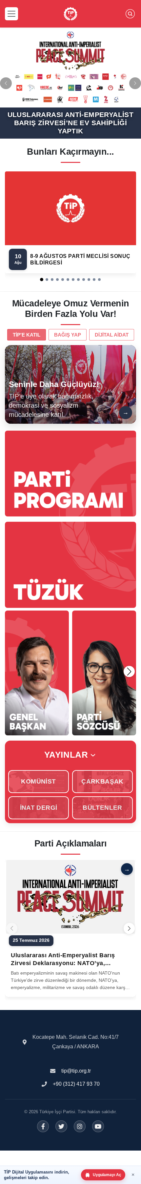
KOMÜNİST (38, 781)
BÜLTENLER (102, 807)
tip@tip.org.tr (76, 1071)
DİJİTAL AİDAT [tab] (112, 335)
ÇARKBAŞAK (102, 781)
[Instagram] (80, 1126)
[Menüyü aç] (11, 13)
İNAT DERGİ (38, 807)
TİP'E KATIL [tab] (26, 335)
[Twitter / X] (61, 1126)
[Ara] (130, 14)
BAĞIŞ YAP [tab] (67, 335)
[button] (41, 279)
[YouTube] (98, 1126)
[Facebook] (43, 1126)
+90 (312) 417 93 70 (76, 1084)
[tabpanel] (70, 384)
